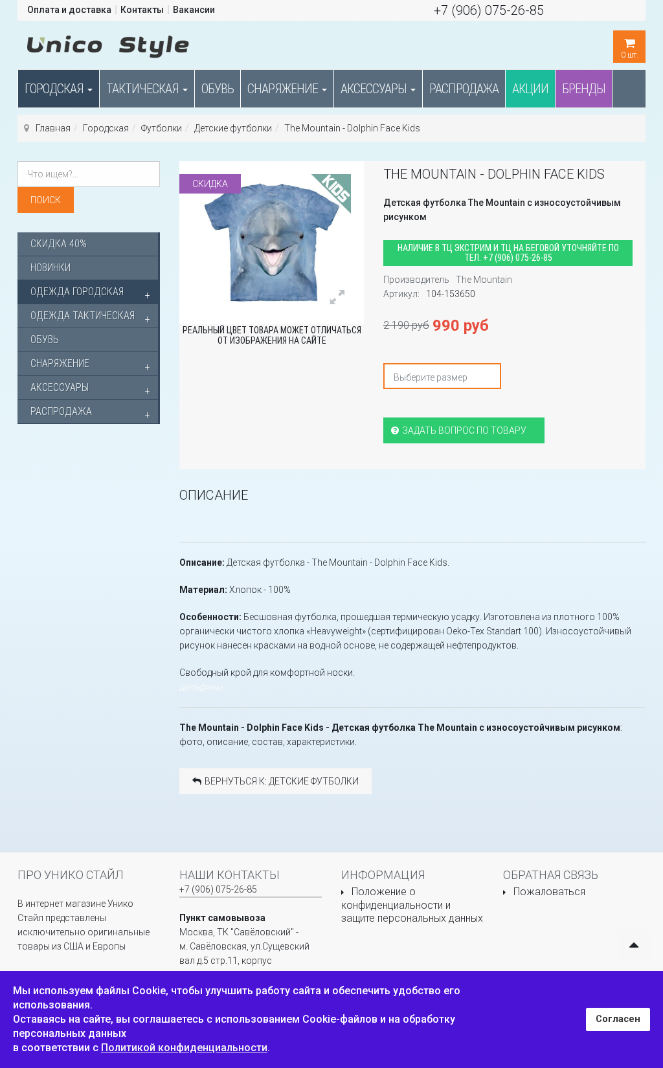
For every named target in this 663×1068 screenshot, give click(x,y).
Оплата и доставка (69, 9)
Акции (530, 88)
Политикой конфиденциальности (184, 1047)
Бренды (583, 88)
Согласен (618, 1019)
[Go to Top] (634, 945)
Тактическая (143, 88)
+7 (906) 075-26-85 (489, 10)
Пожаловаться (549, 891)
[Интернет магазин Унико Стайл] (108, 44)
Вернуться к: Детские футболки (282, 781)
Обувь (217, 88)
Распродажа (464, 88)
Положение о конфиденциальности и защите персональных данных (412, 904)
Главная (53, 128)
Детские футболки (233, 128)
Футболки (161, 128)
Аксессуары (375, 88)
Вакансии (194, 9)
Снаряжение (283, 88)
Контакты (142, 9)
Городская (55, 88)
